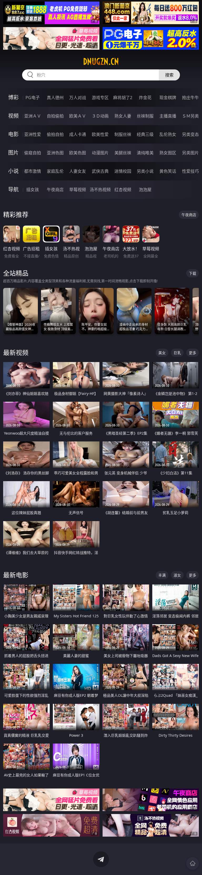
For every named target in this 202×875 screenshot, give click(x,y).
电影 (13, 134)
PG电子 (33, 97)
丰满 (162, 575)
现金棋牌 (167, 97)
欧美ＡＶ (77, 116)
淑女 (177, 575)
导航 (13, 189)
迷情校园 (122, 171)
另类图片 (190, 153)
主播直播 (167, 116)
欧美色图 (77, 153)
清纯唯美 (145, 153)
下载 (192, 273)
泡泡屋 (145, 189)
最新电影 (15, 575)
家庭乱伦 (55, 171)
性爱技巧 (190, 171)
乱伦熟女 (167, 134)
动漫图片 (100, 153)
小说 (13, 171)
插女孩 (32, 189)
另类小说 (145, 171)
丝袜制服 (145, 116)
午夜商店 (55, 189)
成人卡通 (77, 134)
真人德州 (55, 97)
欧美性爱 (100, 134)
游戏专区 (100, 97)
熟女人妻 (122, 116)
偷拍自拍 (55, 134)
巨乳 (177, 352)
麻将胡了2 (122, 97)
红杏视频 (122, 189)
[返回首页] (192, 863)
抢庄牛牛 (190, 97)
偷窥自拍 (32, 153)
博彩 (13, 97)
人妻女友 (77, 171)
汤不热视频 (100, 189)
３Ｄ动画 (100, 116)
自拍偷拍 (55, 116)
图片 (13, 152)
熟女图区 (167, 153)
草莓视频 (77, 189)
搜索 (169, 75)
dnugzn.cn (101, 61)
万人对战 (77, 97)
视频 (13, 115)
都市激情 (32, 171)
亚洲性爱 (32, 134)
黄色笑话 (167, 171)
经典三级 (145, 134)
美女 (162, 352)
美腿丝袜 (122, 153)
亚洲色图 (55, 153)
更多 (192, 352)
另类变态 (190, 134)
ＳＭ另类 (190, 116)
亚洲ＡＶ (32, 116)
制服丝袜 (122, 134)
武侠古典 (100, 171)
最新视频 (15, 352)
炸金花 (145, 97)
